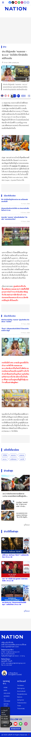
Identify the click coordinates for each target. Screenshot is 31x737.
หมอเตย (13, 455)
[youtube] (15, 725)
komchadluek (21, 691)
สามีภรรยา (13, 459)
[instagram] (26, 725)
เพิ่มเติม (6, 718)
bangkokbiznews (22, 694)
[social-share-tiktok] (13, 2)
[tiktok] (10, 725)
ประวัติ (22, 459)
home (5, 687)
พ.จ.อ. (5, 459)
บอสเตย (21, 455)
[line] (20, 725)
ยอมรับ (5, 722)
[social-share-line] (19, 2)
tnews (19, 705)
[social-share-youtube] (16, 2)
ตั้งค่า (5, 725)
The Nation (20, 685)
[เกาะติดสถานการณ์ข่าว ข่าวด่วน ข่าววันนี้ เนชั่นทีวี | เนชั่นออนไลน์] (15, 8)
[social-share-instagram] (22, 2)
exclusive (7, 693)
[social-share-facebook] (10, 2)
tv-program (7, 700)
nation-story (6, 705)
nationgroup (21, 688)
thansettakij (20, 708)
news (5, 690)
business (7, 696)
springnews (20, 700)
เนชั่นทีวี (10, 735)
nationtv (19, 697)
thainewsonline (21, 703)
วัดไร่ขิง (5, 455)
